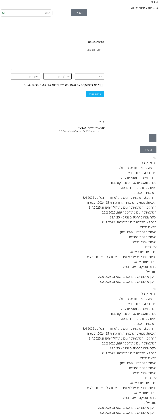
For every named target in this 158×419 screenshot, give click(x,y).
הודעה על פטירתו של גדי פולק (137, 168)
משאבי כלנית (148, 227)
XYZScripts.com (92, 131)
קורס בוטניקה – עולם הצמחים (137, 267)
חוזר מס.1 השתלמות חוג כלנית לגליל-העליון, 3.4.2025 (122, 207)
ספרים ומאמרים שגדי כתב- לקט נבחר (133, 183)
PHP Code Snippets (67, 131)
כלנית (101, 122)
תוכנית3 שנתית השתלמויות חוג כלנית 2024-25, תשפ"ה (121, 202)
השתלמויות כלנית (145, 192)
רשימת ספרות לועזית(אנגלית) (138, 232)
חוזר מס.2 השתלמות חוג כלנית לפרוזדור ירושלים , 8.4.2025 (119, 197)
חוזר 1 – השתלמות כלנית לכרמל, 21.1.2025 (129, 222)
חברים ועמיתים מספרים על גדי (137, 178)
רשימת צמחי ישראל (144, 242)
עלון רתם (150, 247)
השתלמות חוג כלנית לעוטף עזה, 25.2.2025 (129, 212)
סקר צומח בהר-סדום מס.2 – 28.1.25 (133, 217)
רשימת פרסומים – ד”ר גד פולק (137, 188)
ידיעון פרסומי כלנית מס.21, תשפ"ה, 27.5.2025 (127, 277)
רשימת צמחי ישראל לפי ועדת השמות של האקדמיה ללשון (121, 257)
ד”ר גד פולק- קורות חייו (141, 173)
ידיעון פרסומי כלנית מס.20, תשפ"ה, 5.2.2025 (128, 282)
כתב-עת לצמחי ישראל (144, 8)
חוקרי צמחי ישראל (145, 262)
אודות (152, 158)
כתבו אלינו (149, 272)
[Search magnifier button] (3, 13)
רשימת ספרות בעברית (142, 237)
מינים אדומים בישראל (143, 252)
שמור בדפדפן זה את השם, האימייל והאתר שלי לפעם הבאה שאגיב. (61, 85)
